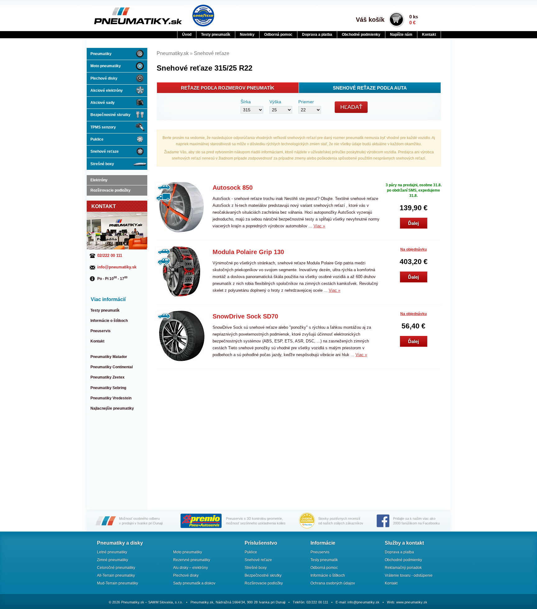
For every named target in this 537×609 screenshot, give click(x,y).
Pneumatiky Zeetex (107, 377)
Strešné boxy (102, 164)
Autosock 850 (233, 187)
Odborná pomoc (278, 34)
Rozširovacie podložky (110, 190)
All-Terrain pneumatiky (116, 575)
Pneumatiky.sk (125, 16)
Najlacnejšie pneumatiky (112, 408)
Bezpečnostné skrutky (110, 115)
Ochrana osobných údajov (332, 583)
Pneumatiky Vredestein (110, 398)
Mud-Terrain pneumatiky (117, 583)
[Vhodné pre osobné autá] (164, 187)
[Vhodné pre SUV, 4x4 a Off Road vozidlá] (164, 261)
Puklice (96, 139)
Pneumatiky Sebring (108, 388)
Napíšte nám (401, 34)
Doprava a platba (317, 34)
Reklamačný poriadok (403, 567)
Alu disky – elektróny (190, 567)
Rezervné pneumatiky (191, 560)
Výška (275, 101)
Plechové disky (103, 78)
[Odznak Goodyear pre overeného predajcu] (203, 15)
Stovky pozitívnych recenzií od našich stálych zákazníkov (340, 521)
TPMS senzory (103, 127)
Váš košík (370, 19)
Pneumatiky (101, 54)
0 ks (413, 19)
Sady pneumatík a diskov (194, 583)
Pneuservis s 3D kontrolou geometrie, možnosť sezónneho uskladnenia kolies (256, 521)
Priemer (306, 101)
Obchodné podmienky (361, 34)
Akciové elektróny (106, 90)
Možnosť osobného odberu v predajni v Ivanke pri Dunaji (141, 521)
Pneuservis (100, 331)
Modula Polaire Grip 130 (248, 252)
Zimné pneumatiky (112, 560)
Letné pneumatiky (112, 552)
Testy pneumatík (215, 34)
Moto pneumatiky (105, 66)
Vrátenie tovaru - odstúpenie (409, 575)
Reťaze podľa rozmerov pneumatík (227, 88)
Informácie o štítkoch (109, 320)
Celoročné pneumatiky (116, 567)
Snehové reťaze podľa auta (370, 88)
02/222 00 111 (109, 255)
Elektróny (99, 180)
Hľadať (351, 107)
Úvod (186, 34)
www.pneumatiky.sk (412, 602)
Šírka (246, 101)
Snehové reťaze (104, 151)
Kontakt (429, 34)
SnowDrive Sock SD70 (245, 316)
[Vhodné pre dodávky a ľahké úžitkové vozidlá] (164, 197)
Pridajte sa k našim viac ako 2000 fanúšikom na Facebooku (416, 521)
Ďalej (413, 223)
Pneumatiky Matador (108, 357)
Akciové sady (102, 102)
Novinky (247, 34)
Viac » (319, 226)
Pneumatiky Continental (111, 367)
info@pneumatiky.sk (116, 267)
